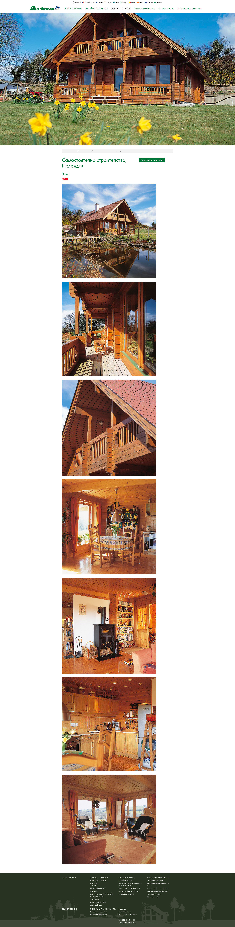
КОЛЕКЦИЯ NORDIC (97, 889)
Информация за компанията (190, 8)
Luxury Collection (96, 905)
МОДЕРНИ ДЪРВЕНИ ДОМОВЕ (130, 883)
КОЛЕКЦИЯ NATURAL (98, 902)
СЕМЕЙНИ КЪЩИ (85, 151)
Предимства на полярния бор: (157, 891)
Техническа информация (145, 8)
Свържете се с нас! (166, 8)
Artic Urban (94, 886)
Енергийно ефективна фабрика (158, 889)
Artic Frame (94, 883)
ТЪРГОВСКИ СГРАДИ (126, 894)
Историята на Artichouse (98, 914)
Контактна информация (98, 912)
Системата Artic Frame (155, 880)
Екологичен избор (153, 897)
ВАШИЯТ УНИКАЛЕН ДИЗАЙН (101, 894)
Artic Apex (93, 891)
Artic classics (94, 899)
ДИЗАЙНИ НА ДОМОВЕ (96, 8)
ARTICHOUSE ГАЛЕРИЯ (121, 8)
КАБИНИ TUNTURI (96, 897)
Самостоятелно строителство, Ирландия (108, 151)
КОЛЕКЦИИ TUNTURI (98, 880)
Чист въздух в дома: (153, 894)
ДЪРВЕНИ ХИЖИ (125, 886)
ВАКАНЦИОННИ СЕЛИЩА (128, 891)
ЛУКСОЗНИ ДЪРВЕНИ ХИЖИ (129, 889)
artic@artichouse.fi (130, 923)
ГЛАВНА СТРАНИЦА (73, 8)
